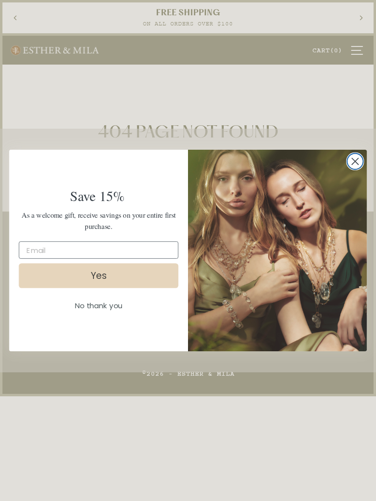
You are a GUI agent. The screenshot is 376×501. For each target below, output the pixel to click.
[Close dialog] (355, 161)
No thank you (98, 305)
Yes (99, 275)
